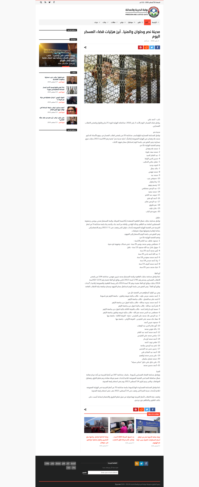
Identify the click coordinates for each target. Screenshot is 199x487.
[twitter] (151, 47)
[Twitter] (49, 2)
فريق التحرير (72, 63)
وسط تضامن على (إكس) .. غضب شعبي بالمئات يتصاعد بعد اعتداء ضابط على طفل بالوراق (58, 58)
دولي (52, 463)
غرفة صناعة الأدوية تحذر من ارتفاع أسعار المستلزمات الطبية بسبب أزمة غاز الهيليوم (148, 440)
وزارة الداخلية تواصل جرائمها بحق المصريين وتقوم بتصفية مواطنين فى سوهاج (97, 440)
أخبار (145, 41)
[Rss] (45, 2)
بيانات (73, 467)
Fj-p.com (118, 484)
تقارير (63, 463)
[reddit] (146, 47)
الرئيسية (73, 463)
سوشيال (58, 463)
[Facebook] (54, 2)
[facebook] (157, 47)
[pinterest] (140, 47)
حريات (68, 467)
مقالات (47, 463)
